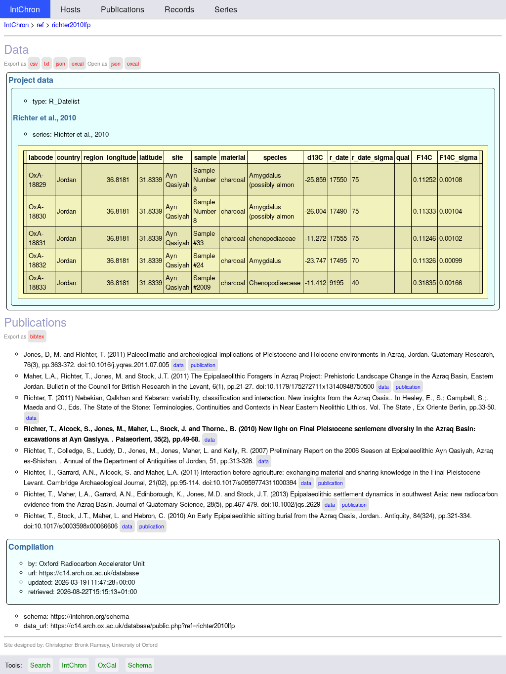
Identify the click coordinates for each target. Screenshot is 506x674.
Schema (140, 665)
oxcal (78, 63)
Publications (122, 9)
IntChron (25, 9)
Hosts (70, 9)
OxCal (107, 665)
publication (203, 365)
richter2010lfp (71, 24)
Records (179, 9)
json (60, 63)
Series (225, 9)
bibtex (37, 336)
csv (34, 63)
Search (40, 665)
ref (40, 24)
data (178, 365)
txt (46, 63)
